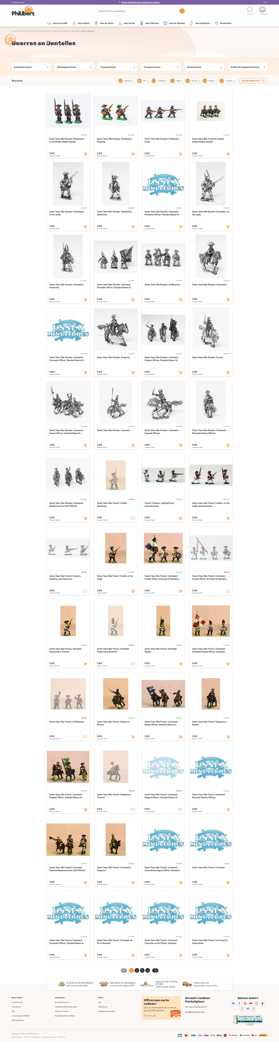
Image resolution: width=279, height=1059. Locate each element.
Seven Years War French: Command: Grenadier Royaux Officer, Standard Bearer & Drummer (208, 650)
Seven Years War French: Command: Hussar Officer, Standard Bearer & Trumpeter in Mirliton (161, 723)
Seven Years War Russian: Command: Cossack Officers (162, 432)
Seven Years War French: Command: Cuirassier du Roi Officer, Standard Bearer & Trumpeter (161, 942)
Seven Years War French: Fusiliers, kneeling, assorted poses (65, 577)
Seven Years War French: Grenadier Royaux (161, 650)
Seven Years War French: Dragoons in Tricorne (114, 796)
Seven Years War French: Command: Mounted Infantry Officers (208, 796)
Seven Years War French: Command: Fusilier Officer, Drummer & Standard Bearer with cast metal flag (161, 577)
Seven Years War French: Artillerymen (66, 721)
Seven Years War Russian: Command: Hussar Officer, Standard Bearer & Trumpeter (66, 432)
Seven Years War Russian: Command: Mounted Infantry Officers (209, 432)
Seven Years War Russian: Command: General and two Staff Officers (66, 504)
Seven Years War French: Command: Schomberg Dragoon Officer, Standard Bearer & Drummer (162, 869)
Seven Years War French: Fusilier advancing (112, 504)
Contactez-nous (18, 2)
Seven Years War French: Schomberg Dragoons (114, 869)
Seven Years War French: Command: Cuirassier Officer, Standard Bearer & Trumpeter (66, 942)
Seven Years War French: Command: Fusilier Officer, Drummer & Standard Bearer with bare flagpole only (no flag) (210, 577)
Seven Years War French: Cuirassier (208, 867)
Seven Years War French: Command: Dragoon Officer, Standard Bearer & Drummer (161, 796)
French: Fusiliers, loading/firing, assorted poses (159, 504)
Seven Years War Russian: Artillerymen (162, 284)
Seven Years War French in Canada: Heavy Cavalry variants (208, 140)
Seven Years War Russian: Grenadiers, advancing (66, 286)
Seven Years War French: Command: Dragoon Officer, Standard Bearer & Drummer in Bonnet (66, 796)
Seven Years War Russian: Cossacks (113, 430)
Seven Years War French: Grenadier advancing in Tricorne (65, 650)
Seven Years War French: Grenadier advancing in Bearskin (113, 650)
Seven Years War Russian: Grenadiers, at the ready (210, 213)
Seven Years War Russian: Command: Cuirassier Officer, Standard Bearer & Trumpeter (66, 359)
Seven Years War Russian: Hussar (207, 357)
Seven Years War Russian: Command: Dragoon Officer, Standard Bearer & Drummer (162, 359)
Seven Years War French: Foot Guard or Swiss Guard (210, 942)
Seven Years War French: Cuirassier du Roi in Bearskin (114, 942)
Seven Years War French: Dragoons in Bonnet (209, 723)
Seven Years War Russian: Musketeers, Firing (162, 140)
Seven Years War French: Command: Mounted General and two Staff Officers (67, 869)
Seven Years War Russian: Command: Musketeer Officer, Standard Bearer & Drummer (162, 213)
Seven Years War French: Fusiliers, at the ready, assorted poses (211, 504)
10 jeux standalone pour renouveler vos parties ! (141, 2)
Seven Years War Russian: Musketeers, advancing (114, 213)
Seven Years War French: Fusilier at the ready (115, 577)
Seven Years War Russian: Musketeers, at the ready (67, 213)
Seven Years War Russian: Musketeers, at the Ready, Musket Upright (67, 140)
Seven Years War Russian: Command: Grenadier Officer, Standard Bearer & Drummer (114, 286)
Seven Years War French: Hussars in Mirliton (113, 723)
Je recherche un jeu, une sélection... (112, 11)
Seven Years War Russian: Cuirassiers (209, 284)
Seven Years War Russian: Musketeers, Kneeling (114, 140)
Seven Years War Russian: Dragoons (113, 357)
